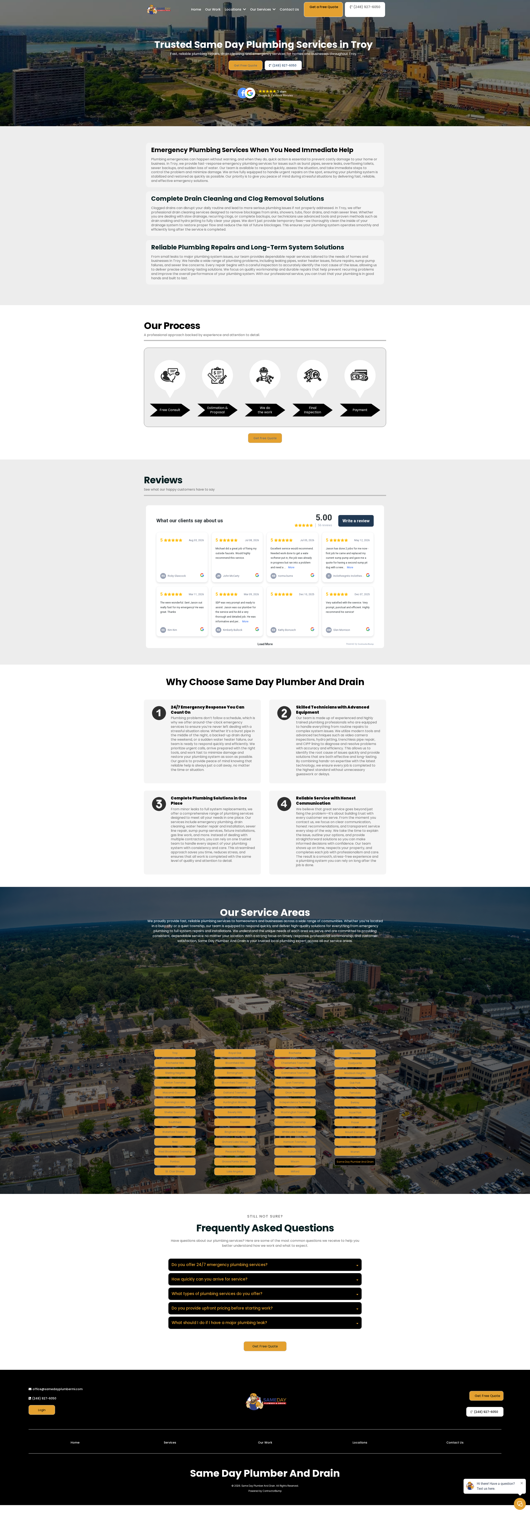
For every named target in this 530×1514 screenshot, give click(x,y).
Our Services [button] (261, 9)
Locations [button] (233, 9)
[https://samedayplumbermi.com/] (159, 10)
